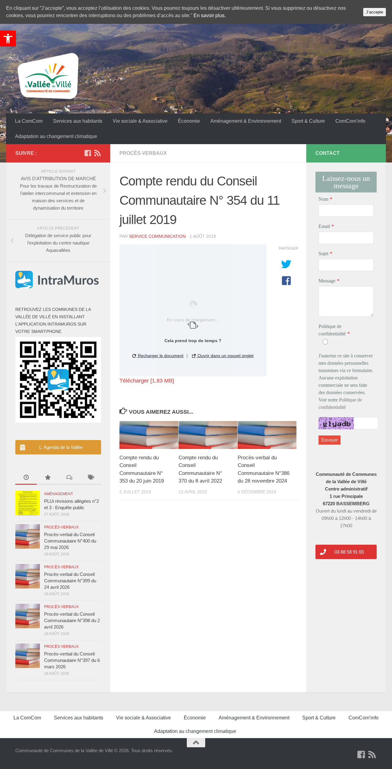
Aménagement (58, 494)
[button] (8, 39)
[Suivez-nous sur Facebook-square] (87, 153)
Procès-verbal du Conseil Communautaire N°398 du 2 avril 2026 (72, 620)
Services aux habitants (77, 121)
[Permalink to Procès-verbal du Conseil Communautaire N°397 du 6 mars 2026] (27, 656)
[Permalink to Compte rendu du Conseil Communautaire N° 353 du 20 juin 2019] (148, 435)
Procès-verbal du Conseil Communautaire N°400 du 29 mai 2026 (70, 541)
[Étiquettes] (90, 478)
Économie (189, 121)
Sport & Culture (308, 121)
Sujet (323, 253)
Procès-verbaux (143, 153)
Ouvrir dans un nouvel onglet (225, 355)
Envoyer (329, 439)
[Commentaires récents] (69, 478)
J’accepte (374, 12)
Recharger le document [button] (160, 355)
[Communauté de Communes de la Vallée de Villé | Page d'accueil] (49, 76)
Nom (323, 199)
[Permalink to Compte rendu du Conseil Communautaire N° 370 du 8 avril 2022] (208, 435)
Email (324, 226)
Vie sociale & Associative (140, 121)
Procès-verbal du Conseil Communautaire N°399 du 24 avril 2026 (70, 581)
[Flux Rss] (97, 153)
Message (326, 280)
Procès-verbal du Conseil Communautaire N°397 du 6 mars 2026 (72, 660)
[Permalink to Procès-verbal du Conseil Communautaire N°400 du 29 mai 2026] (27, 536)
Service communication (157, 236)
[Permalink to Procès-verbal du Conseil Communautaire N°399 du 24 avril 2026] (27, 576)
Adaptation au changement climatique (56, 136)
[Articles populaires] (47, 478)
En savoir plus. (210, 15)
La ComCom (29, 121)
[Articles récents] (26, 478)
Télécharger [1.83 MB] (146, 381)
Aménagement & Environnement (245, 121)
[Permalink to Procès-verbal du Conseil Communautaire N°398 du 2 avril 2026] (27, 616)
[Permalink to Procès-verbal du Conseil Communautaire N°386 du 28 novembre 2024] (267, 435)
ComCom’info (350, 121)
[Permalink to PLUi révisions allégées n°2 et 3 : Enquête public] (27, 503)
